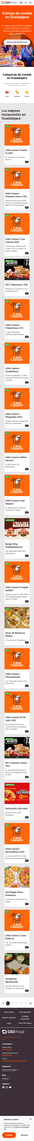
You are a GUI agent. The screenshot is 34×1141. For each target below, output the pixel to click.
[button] (17, 42)
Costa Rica (12, 1037)
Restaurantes (9, 1012)
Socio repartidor (25, 1012)
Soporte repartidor (9, 1018)
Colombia (5, 1037)
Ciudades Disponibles (25, 1017)
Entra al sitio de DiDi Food (17, 42)
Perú (3, 1039)
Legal (9, 1023)
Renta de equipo (25, 1023)
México (19, 1037)
